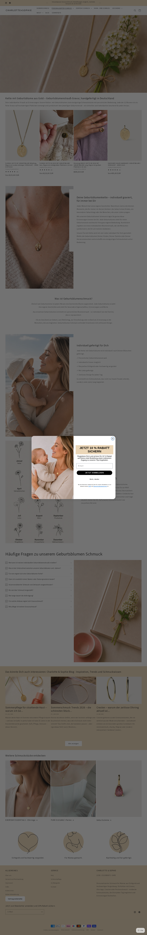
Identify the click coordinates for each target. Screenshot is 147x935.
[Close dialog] (112, 438)
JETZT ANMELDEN (94, 473)
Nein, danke (94, 479)
